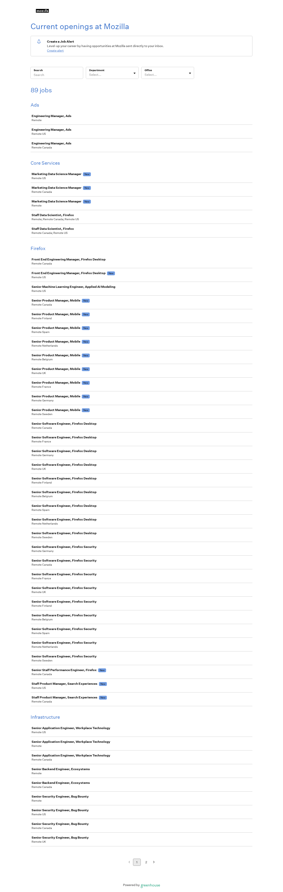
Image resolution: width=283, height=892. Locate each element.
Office (148, 70)
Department (96, 70)
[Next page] (154, 862)
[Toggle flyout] (134, 73)
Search (38, 70)
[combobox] (89, 75)
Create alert (55, 50)
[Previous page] (129, 862)
